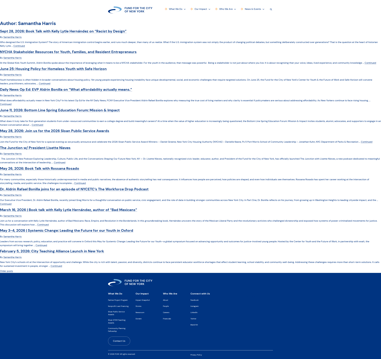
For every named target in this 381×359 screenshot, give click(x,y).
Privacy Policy (196, 355)
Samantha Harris (12, 37)
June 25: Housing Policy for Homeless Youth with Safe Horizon (53, 68)
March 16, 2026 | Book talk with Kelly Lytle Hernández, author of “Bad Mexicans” (68, 209)
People (166, 306)
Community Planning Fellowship (116, 329)
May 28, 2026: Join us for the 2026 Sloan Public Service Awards (54, 130)
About (165, 300)
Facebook (194, 300)
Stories (138, 306)
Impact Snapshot (143, 300)
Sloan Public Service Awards (116, 313)
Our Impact (201, 9)
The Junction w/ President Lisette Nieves (35, 147)
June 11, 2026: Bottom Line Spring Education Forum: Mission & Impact (60, 110)
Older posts (6, 271)
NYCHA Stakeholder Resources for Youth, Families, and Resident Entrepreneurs (68, 52)
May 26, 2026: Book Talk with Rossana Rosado (39, 168)
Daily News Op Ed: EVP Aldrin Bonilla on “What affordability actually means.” (66, 89)
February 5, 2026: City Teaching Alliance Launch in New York (52, 251)
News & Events (253, 9)
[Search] (271, 9)
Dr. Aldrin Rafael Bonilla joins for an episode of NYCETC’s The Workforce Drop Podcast (74, 189)
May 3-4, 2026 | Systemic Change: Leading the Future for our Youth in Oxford (66, 230)
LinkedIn (193, 312)
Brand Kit (194, 325)
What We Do (175, 9)
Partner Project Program (118, 300)
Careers (166, 312)
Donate (139, 319)
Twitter (193, 319)
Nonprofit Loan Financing (118, 306)
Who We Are (226, 9)
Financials (167, 319)
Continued (19, 45)
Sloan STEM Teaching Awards (116, 321)
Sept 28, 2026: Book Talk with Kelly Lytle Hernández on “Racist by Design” (63, 31)
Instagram (194, 306)
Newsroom (140, 312)
